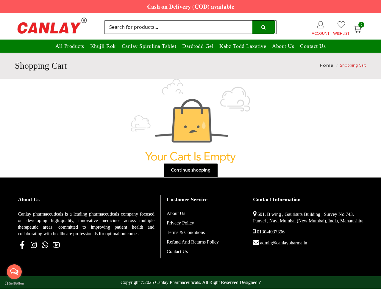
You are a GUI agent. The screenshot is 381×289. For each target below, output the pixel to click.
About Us (283, 46)
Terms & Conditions (186, 232)
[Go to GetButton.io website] (14, 283)
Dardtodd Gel (197, 46)
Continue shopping (190, 170)
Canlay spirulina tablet (149, 46)
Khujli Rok (103, 46)
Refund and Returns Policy (193, 241)
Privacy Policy (180, 222)
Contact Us (313, 46)
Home (327, 65)
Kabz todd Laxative (242, 46)
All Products (69, 46)
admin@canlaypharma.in (283, 242)
